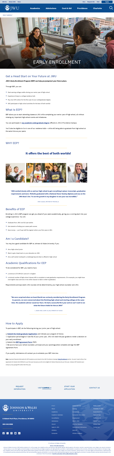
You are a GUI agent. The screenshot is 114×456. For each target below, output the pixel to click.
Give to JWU (75, 421)
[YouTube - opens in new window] (15, 433)
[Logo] (12, 7)
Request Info (91, 2)
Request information (19, 387)
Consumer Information (78, 415)
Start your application (69, 387)
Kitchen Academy (77, 433)
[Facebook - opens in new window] (3, 433)
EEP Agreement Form (24, 342)
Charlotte (97, 8)
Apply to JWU (55, 427)
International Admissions (79, 427)
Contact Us (96, 427)
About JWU (12, 2)
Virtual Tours (97, 421)
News (19, 2)
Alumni (54, 424)
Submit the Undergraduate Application (22, 334)
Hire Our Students (77, 424)
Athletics (54, 430)
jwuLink (74, 430)
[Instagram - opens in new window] (11, 433)
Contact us (94, 388)
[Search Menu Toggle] (110, 8)
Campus (46, 388)
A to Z (53, 406)
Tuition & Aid (97, 418)
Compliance (75, 412)
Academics (35, 8)
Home (4, 15)
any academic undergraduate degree (35, 123)
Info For (4, 2)
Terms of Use (97, 415)
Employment (76, 418)
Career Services (76, 406)
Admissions (51, 8)
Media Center (97, 406)
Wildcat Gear (96, 424)
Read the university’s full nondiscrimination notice (64, 453)
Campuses (54, 433)
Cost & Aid (67, 8)
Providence (82, 8)
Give (84, 2)
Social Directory (97, 412)
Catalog (74, 409)
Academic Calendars (57, 415)
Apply (107, 2)
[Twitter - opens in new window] (7, 433)
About (53, 409)
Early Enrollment (62, 359)
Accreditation (55, 418)
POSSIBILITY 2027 (98, 409)
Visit (98, 2)
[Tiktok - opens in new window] (19, 433)
